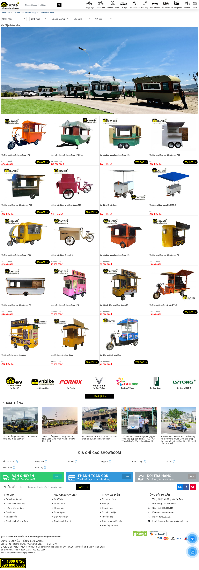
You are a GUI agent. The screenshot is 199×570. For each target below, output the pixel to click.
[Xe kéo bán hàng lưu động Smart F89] (173, 134)
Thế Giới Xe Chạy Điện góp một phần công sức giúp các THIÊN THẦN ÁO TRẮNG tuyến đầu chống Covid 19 (138, 438)
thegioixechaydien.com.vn (47, 536)
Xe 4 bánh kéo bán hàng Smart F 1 (65, 305)
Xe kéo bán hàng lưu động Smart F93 (115, 155)
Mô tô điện (166, 7)
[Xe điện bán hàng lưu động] (75, 334)
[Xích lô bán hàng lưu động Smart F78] (75, 184)
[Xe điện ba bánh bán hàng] (124, 334)
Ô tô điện (123, 7)
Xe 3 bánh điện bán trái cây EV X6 (163, 305)
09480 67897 (168, 512)
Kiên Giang (138, 461)
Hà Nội (72, 461)
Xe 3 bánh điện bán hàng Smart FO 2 (16, 255)
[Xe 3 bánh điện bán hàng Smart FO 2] (25, 234)
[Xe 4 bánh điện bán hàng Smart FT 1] (124, 284)
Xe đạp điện (89, 7)
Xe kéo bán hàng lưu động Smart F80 (16, 205)
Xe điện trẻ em (134, 7)
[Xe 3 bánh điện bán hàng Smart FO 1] (25, 134)
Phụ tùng (144, 7)
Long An (105, 461)
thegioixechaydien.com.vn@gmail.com (170, 521)
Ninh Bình (9, 467)
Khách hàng (13, 403)
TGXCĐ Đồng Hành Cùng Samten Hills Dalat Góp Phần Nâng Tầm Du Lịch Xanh (58, 438)
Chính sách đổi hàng (15, 503)
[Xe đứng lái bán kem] (124, 184)
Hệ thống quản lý (110, 525)
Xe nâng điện (176, 7)
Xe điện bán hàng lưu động (62, 355)
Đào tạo (105, 503)
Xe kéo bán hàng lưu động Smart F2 (16, 305)
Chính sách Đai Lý (62, 521)
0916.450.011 (166, 507)
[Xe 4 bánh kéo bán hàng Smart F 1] (75, 284)
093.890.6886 (169, 503)
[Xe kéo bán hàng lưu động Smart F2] (25, 284)
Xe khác (187, 7)
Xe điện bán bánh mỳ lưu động (13, 355)
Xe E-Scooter (155, 7)
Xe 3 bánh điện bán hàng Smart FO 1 (16, 155)
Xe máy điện (100, 7)
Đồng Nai (40, 461)
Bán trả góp (59, 512)
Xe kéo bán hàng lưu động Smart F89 (164, 155)
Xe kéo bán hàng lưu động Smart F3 (164, 255)
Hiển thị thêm (99, 396)
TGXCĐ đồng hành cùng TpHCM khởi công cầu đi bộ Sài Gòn (20, 437)
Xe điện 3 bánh (113, 7)
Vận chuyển (11, 516)
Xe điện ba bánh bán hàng (110, 355)
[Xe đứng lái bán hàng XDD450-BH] (173, 184)
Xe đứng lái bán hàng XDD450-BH (163, 205)
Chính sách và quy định (17, 521)
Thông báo (59, 507)
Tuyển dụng (107, 516)
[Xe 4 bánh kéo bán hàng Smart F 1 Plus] (75, 134)
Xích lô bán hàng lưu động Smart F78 (66, 205)
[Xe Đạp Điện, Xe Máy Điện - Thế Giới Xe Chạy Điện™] (11, 4)
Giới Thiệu (59, 499)
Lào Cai (170, 461)
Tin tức (194, 7)
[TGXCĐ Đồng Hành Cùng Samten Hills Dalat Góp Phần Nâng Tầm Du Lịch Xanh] (60, 420)
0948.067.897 (165, 516)
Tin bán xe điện (109, 512)
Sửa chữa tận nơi (14, 499)
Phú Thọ (40, 467)
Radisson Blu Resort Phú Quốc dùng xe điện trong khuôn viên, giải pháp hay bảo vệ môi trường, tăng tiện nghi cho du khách (178, 440)
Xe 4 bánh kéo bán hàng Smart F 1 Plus (67, 155)
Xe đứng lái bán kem (108, 205)
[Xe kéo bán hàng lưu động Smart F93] (124, 134)
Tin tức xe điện (109, 499)
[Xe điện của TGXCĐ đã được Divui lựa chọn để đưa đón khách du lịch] (99, 420)
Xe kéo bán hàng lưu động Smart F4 (115, 255)
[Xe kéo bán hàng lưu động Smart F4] (124, 234)
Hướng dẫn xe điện (15, 507)
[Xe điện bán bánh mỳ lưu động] (25, 334)
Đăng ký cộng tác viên (112, 521)
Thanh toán (59, 503)
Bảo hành (10, 512)
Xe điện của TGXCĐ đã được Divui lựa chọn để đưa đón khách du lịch (99, 437)
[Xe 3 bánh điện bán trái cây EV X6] (173, 284)
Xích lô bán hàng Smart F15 (62, 255)
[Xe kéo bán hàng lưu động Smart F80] (25, 184)
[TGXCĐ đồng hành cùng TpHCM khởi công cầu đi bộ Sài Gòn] (20, 420)
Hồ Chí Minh (10, 461)
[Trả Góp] (13, 562)
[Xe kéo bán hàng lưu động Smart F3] (173, 234)
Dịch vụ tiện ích (61, 516)
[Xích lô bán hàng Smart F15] (75, 234)
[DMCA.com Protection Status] (140, 533)
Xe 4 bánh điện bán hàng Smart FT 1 (115, 305)
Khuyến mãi (107, 507)
